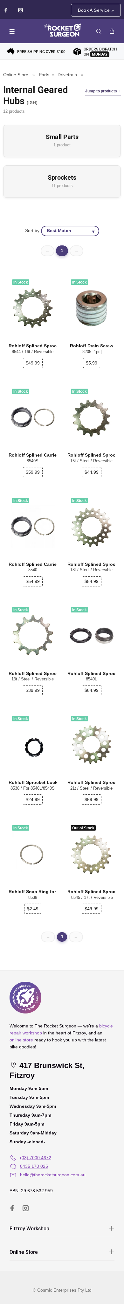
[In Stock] (33, 744)
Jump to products (101, 91)
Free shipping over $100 (41, 52)
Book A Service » (96, 10)
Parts (44, 74)
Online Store (15, 74)
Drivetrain (67, 74)
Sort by (32, 230)
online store (21, 1039)
